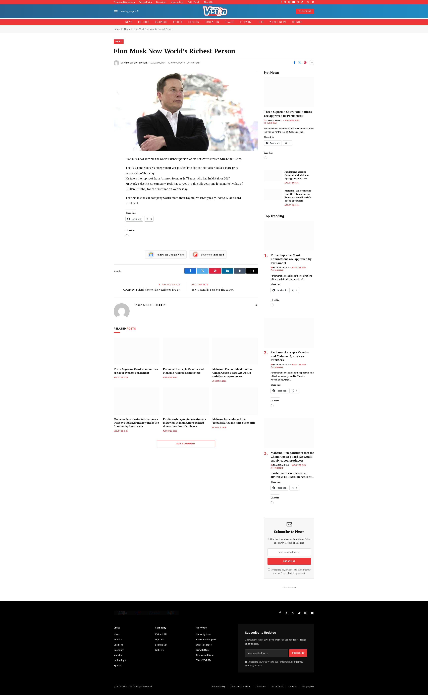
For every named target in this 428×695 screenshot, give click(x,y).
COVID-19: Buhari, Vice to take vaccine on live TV (151, 289)
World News (278, 22)
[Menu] (116, 11)
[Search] (312, 2)
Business (161, 22)
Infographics (177, 2)
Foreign (193, 22)
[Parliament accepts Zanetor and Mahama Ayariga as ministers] (186, 351)
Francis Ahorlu (274, 120)
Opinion (297, 22)
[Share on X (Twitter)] (299, 62)
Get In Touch (193, 2)
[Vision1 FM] (214, 11)
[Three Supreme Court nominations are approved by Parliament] (136, 351)
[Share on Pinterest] (305, 62)
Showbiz (246, 22)
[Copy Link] (102, 205)
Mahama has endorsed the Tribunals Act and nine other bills (233, 421)
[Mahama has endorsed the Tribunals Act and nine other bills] (235, 401)
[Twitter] (102, 174)
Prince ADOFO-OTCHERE (135, 63)
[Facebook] (102, 167)
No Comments (178, 63)
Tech (260, 22)
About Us (208, 2)
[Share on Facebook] (294, 62)
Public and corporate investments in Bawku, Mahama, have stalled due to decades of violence (184, 422)
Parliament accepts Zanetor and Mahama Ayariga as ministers (183, 370)
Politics (143, 22)
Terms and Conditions (124, 2)
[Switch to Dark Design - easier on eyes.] (308, 2)
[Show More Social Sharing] (311, 62)
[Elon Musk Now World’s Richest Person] (186, 111)
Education (212, 22)
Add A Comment (185, 443)
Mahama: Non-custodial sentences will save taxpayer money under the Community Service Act (136, 422)
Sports (178, 22)
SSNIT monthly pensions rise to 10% (213, 289)
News (129, 22)
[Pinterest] (102, 189)
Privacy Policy (145, 2)
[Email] (102, 197)
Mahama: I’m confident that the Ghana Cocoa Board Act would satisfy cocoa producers (232, 372)
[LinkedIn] (102, 182)
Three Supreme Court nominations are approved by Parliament (136, 370)
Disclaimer (161, 2)
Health (229, 22)
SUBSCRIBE (305, 11)
